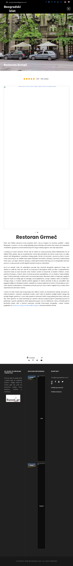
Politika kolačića (56, 392)
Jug (41, 418)
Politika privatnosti (57, 388)
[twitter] (54, 2)
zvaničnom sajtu (18, 305)
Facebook (27, 305)
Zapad (41, 506)
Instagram (35, 305)
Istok (31, 378)
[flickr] (48, 2)
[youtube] (57, 2)
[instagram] (60, 2)
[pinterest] (51, 2)
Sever (31, 465)
